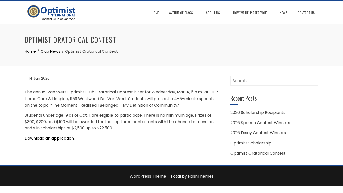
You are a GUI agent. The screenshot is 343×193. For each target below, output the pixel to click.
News (283, 12)
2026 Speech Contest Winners (260, 123)
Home (155, 12)
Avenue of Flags (181, 12)
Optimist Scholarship (250, 143)
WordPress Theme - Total (155, 176)
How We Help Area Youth (251, 12)
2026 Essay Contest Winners (258, 133)
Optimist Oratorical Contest (258, 153)
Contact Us (306, 12)
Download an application (49, 138)
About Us (213, 12)
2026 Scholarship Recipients (257, 112)
